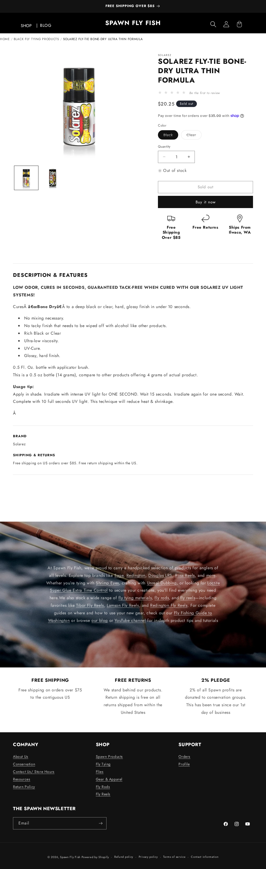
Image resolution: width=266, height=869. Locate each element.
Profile (184, 764)
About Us (20, 756)
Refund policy (123, 857)
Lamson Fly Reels (123, 605)
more (210, 575)
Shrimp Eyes (107, 583)
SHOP (26, 26)
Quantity (164, 146)
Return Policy (24, 786)
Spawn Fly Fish (71, 857)
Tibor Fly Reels (90, 605)
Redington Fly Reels (168, 605)
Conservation (24, 764)
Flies (100, 771)
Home (5, 39)
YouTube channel (130, 620)
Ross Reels (185, 575)
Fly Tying (103, 764)
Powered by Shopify (95, 857)
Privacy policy (148, 857)
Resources (21, 779)
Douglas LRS (160, 575)
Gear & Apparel (109, 779)
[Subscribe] (100, 823)
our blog (99, 620)
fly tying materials (135, 598)
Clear (194, 136)
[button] (213, 24)
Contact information (204, 857)
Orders (184, 756)
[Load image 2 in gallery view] (53, 178)
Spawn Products (109, 756)
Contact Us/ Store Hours (34, 771)
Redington (136, 575)
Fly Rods (103, 786)
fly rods (162, 598)
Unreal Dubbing (162, 583)
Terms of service (174, 857)
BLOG (45, 25)
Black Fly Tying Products (36, 39)
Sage (118, 575)
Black (170, 136)
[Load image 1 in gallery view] (26, 178)
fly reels (187, 598)
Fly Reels (103, 794)
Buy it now (206, 202)
